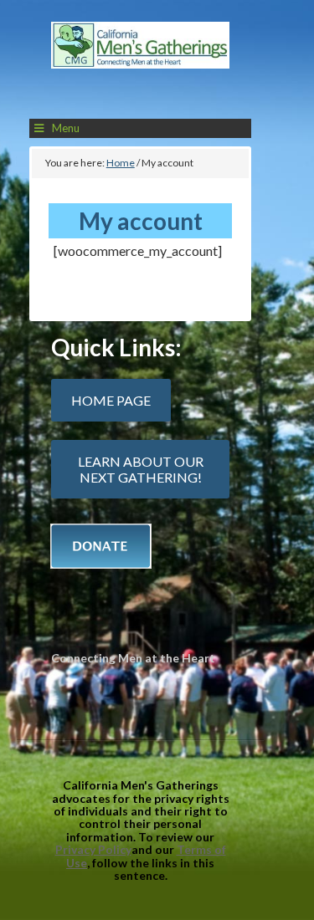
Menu (66, 128)
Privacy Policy (93, 849)
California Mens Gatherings (140, 63)
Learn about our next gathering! (140, 469)
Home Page (111, 400)
